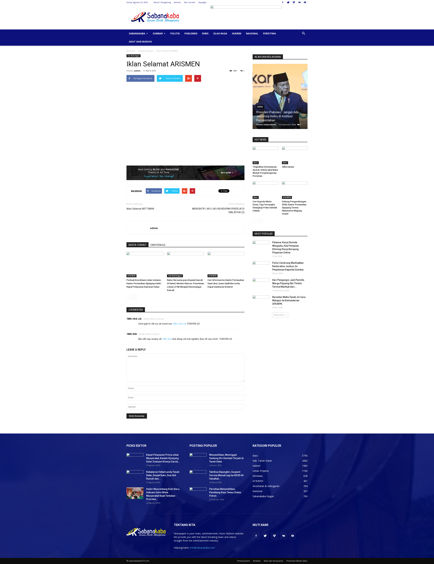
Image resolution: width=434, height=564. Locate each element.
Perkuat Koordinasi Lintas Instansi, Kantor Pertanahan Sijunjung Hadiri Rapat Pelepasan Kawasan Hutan (143, 283)
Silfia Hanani (264, 120)
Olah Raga (220, 33)
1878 (296, 124)
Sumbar (158, 33)
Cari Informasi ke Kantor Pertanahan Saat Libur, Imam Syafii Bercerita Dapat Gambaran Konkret (226, 283)
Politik (175, 33)
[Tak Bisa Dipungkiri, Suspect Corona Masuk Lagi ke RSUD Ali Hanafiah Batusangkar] (198, 476)
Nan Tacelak (189, 2)
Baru (260, 115)
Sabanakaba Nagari (263, 496)
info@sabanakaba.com (202, 547)
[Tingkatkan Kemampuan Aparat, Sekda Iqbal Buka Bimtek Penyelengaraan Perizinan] (265, 155)
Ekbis (205, 33)
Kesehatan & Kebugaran (266, 486)
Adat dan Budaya (140, 41)
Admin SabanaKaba (266, 124)
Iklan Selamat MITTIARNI (140, 208)
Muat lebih (279, 314)
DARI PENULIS (158, 245)
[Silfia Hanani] (280, 98)
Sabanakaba (137, 33)
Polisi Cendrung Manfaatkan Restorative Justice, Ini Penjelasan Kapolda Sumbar (288, 266)
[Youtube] (305, 2)
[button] (303, 33)
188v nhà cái (133, 318)
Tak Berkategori (145, 50)
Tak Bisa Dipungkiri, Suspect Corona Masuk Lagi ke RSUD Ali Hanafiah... (226, 475)
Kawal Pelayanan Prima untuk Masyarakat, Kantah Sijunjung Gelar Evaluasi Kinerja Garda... (163, 458)
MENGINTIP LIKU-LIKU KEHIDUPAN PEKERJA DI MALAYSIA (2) (218, 210)
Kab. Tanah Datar (262, 460)
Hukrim (236, 33)
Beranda (130, 50)
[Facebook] (282, 2)
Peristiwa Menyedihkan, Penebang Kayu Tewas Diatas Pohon (225, 492)
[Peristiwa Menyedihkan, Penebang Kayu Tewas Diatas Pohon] (198, 493)
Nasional (252, 33)
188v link (131, 333)
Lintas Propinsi (261, 470)
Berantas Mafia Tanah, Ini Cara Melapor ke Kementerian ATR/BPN (288, 300)
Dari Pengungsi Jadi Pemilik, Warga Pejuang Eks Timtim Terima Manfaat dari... (288, 283)
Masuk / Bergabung (162, 2)
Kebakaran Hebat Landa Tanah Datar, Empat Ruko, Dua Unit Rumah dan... (162, 475)
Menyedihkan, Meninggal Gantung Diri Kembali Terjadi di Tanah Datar (226, 458)
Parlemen (190, 33)
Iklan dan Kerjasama (273, 560)
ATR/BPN (131, 276)
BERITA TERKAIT (137, 245)
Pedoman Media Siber (297, 560)
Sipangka (202, 2)
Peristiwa (269, 33)
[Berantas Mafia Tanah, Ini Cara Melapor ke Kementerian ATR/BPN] (261, 301)
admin (137, 70)
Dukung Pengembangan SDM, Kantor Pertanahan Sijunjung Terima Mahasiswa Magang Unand (294, 207)
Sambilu (177, 2)
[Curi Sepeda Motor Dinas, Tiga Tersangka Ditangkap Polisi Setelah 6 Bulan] (265, 190)
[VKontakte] (299, 2)
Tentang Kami (243, 560)
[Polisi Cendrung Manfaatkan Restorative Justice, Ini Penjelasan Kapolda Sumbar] (261, 267)
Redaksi (257, 560)
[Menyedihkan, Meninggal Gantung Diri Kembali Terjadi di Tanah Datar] (198, 459)
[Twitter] (288, 2)
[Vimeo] (293, 2)
